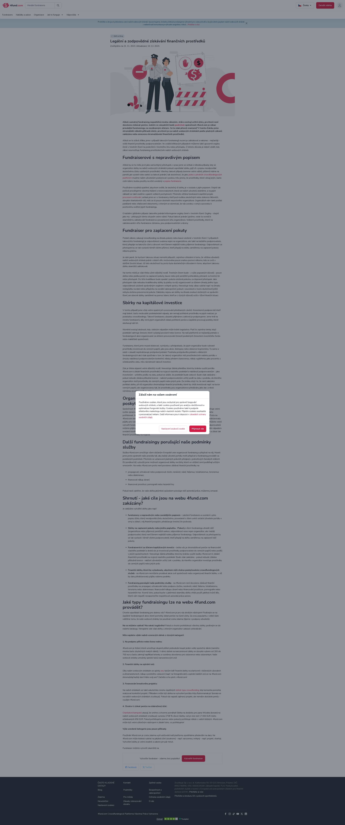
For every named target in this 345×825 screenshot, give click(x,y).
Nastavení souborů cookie (173, 428)
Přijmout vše (198, 428)
